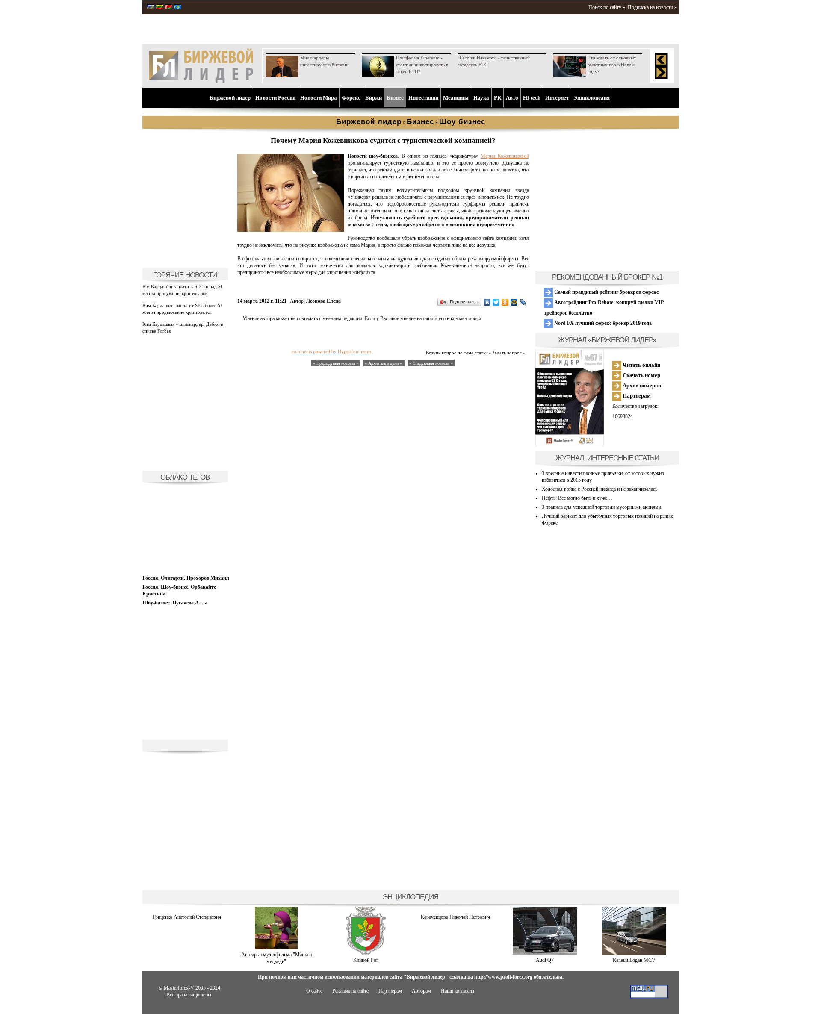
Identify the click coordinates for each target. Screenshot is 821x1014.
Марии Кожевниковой (505, 156)
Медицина (456, 97)
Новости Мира (318, 97)
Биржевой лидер (230, 97)
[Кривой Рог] (366, 953)
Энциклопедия (591, 97)
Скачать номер (640, 375)
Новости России (275, 97)
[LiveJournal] (523, 302)
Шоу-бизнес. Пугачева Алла (174, 603)
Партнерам (636, 395)
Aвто (512, 97)
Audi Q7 (545, 960)
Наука (481, 97)
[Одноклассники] (505, 302)
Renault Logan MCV (634, 960)
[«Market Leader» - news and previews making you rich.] (150, 8)
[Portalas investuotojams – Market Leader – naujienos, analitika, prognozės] (159, 8)
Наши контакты (457, 991)
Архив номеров (641, 385)
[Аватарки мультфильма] (276, 948)
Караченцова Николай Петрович (455, 917)
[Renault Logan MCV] (634, 953)
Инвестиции (423, 97)
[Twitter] (496, 302)
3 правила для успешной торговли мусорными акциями (601, 507)
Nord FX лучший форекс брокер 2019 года (602, 323)
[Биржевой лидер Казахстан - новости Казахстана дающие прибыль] (177, 8)
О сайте (314, 991)
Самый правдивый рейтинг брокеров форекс (606, 292)
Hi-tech (531, 97)
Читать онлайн (640, 365)
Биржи (373, 97)
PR (497, 97)
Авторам (421, 991)
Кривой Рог (365, 960)
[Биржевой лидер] (201, 81)
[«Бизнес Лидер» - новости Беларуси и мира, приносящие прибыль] (168, 8)
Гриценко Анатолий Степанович (187, 917)
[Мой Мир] (514, 302)
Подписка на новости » (652, 7)
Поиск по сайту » (606, 7)
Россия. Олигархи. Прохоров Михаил (185, 578)
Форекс (351, 97)
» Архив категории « (384, 363)
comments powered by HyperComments (331, 351)
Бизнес (395, 97)
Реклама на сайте (350, 991)
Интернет (557, 97)
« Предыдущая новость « (336, 363)
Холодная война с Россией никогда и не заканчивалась (599, 489)
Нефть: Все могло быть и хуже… (577, 498)
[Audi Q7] (545, 953)
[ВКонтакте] (487, 302)
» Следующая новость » (431, 363)
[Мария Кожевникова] (290, 230)
